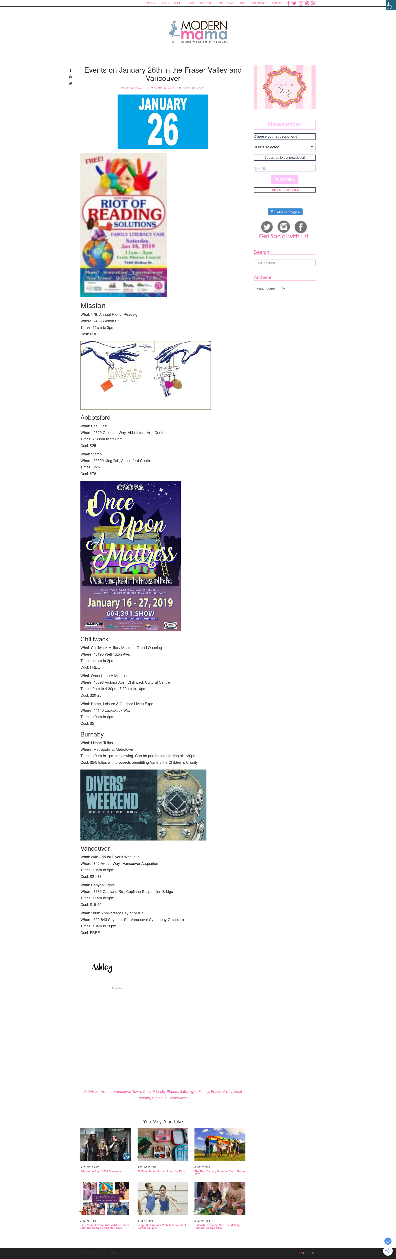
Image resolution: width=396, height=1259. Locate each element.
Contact (277, 3)
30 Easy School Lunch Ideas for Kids (161, 1171)
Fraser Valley (221, 1091)
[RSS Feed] (313, 3)
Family (203, 1091)
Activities (91, 1091)
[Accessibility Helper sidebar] (391, 5)
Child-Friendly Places (160, 1091)
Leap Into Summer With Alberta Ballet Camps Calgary (162, 1226)
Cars (242, 3)
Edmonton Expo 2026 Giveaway (100, 1171)
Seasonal (159, 1097)
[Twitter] (294, 3)
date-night (188, 1091)
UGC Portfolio (258, 3)
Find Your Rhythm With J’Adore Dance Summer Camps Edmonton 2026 (105, 1226)
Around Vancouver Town (121, 1091)
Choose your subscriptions (275, 136)
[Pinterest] (307, 3)
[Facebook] (288, 3)
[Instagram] (301, 3)
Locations (150, 3)
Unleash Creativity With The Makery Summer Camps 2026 (217, 1226)
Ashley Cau (133, 87)
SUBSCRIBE (285, 179)
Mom (191, 3)
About (165, 3)
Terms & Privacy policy (284, 189)
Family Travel (227, 3)
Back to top (307, 1253)
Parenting (206, 3)
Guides (178, 3)
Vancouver (178, 1097)
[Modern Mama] (198, 29)
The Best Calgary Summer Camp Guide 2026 (219, 1173)
